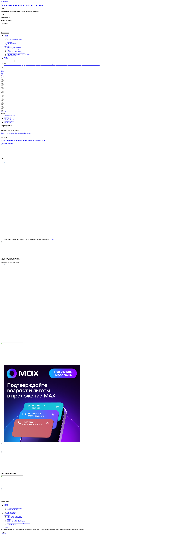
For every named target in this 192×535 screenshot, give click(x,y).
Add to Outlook (7, 118)
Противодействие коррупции (14, 49)
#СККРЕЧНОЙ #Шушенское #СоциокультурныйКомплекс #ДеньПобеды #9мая (24, 65)
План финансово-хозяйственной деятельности (18, 54)
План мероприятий (11, 43)
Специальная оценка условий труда (16, 53)
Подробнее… (4, 533)
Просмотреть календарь (7, 143)
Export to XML (7, 122)
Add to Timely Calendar (9, 115)
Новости (6, 36)
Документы (7, 46)
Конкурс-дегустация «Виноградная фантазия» (16, 133)
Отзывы (6, 58)
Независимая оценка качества (14, 51)
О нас (5, 38)
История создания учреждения (14, 39)
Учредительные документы (14, 47)
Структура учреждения (12, 40)
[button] (3, 113)
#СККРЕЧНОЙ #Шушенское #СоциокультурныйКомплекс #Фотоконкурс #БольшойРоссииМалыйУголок (72, 65)
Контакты (9, 42)
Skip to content (4, 1)
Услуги (5, 57)
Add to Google (7, 117)
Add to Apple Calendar (9, 119)
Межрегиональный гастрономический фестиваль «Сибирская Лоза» (23, 140)
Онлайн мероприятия (9, 44)
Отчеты (8, 50)
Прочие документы (11, 55)
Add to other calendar (9, 121)
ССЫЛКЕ (51, 239)
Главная (6, 35)
